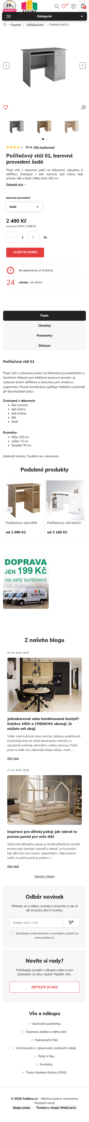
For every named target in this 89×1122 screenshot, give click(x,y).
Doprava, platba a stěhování (46, 1032)
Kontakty (46, 1064)
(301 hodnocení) (44, 147)
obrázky (44, 325)
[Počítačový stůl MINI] (24, 500)
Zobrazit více (14, 184)
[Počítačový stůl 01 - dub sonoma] (72, 125)
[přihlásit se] (73, 6)
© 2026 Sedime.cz (24, 1099)
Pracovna (16, 25)
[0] (63, 6)
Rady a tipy (46, 1056)
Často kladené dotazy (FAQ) (46, 1072)
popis (44, 315)
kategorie (44, 16)
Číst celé (13, 758)
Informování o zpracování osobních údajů (46, 1048)
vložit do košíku (25, 252)
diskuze (44, 346)
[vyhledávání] (56, 6)
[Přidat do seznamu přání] (5, 107)
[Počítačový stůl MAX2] (65, 500)
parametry (44, 335)
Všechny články (44, 876)
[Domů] (5, 23)
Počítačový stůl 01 (59, 25)
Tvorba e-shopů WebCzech (56, 1108)
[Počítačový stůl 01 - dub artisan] (44, 125)
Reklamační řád (46, 1040)
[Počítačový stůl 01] (17, 125)
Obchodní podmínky (46, 1024)
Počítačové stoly (35, 25)
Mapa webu (21, 1108)
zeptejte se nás (44, 987)
